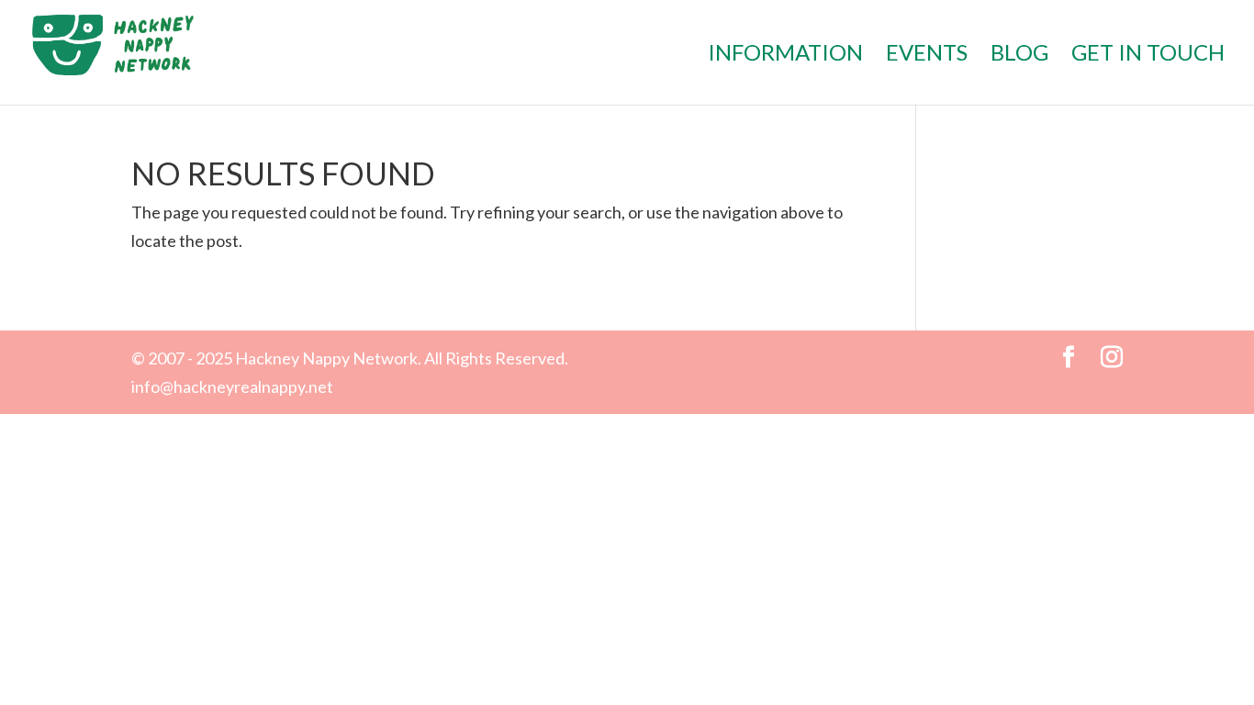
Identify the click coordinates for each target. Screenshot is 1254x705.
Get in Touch (1148, 55)
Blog (1019, 55)
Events (927, 55)
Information (785, 55)
